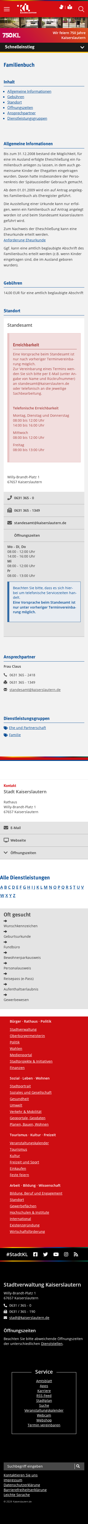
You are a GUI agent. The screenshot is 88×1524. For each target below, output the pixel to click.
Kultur (15, 1155)
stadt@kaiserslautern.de (29, 1317)
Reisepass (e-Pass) (18, 978)
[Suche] (78, 1466)
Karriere (44, 1390)
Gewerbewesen (16, 999)
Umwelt (16, 1105)
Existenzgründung (25, 1225)
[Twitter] (45, 1254)
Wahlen (16, 1048)
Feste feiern (19, 1174)
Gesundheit (19, 1098)
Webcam (44, 1415)
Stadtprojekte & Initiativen (31, 1061)
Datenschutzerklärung (22, 1485)
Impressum (13, 1480)
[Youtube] (56, 1254)
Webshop (44, 1420)
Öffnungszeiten (20, 107)
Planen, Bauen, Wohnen (29, 1124)
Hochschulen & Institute (29, 1212)
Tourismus (18, 1149)
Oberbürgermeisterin (27, 1035)
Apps (44, 1385)
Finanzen (17, 1067)
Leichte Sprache (17, 1494)
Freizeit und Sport (24, 1162)
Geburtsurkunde (17, 936)
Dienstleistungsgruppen (27, 118)
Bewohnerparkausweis (22, 957)
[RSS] (76, 1254)
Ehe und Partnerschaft (27, 727)
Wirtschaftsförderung (27, 1231)
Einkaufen (18, 1168)
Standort (14, 102)
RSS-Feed (44, 1395)
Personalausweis (17, 968)
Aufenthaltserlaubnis (21, 989)
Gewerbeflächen (23, 1206)
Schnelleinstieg (19, 47)
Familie (15, 734)
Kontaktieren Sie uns (21, 1475)
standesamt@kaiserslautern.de (43, 383)
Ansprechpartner (21, 113)
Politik (15, 1042)
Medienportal (21, 1055)
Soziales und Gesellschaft (31, 1092)
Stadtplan (44, 1400)
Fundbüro (12, 947)
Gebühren (15, 96)
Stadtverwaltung (23, 1029)
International (20, 1218)
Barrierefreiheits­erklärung (25, 1489)
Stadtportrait (20, 1086)
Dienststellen (52, 1343)
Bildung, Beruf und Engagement (36, 1193)
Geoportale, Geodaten (27, 1118)
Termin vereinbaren (44, 1425)
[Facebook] (35, 1254)
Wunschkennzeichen (21, 926)
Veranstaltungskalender (29, 1143)
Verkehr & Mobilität (26, 1111)
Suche (44, 1405)
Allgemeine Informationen (29, 91)
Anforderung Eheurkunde (25, 240)
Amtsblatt (44, 1381)
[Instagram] (66, 1254)
